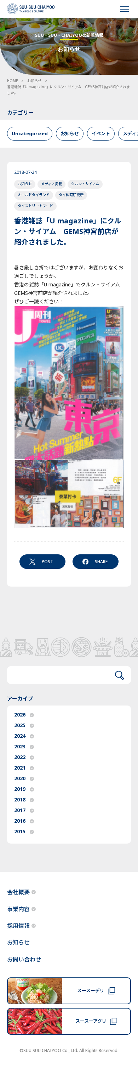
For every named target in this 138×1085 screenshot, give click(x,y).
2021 (19, 768)
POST (47, 562)
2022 (19, 757)
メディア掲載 (51, 184)
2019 (19, 789)
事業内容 (18, 909)
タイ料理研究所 (71, 195)
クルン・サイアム (85, 184)
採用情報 (18, 926)
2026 (19, 715)
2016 (19, 821)
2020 (19, 778)
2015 (19, 831)
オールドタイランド (34, 195)
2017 (19, 810)
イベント (101, 133)
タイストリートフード (35, 206)
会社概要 (18, 892)
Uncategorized (30, 133)
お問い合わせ (24, 959)
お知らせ (34, 81)
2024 (19, 736)
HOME (12, 81)
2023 (19, 746)
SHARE (101, 562)
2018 (19, 800)
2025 (19, 725)
